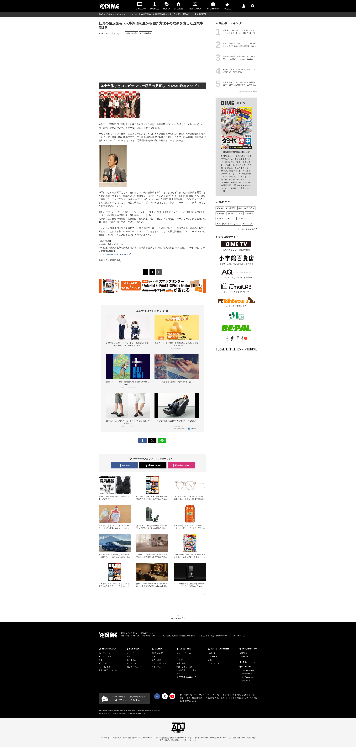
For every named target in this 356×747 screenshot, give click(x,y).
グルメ (179, 656)
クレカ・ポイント (159, 663)
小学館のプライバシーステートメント (218, 698)
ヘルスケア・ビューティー (187, 670)
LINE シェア (162, 440)
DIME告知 (243, 653)
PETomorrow (247, 677)
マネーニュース (158, 667)
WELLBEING (247, 674)
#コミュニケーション (226, 218)
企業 (129, 656)
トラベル (180, 660)
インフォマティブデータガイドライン (220, 695)
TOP (101, 14)
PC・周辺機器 (104, 667)
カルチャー (212, 656)
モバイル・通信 (105, 656)
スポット (212, 653)
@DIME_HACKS (154, 465)
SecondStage (248, 670)
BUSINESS (134, 648)
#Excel (220, 208)
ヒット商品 (131, 660)
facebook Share (142, 440)
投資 (153, 656)
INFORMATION (249, 648)
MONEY (159, 648)
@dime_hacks (183, 465)
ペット (179, 673)
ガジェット (103, 663)
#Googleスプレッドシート (228, 223)
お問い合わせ (242, 695)
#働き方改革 (131, 33)
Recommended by (181, 429)
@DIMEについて (186, 695)
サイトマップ (199, 695)
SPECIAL (246, 666)
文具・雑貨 (181, 663)
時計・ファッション (184, 667)
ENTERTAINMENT (220, 648)
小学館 (187, 698)
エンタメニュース (215, 663)
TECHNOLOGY (109, 648)
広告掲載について (241, 698)
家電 (100, 660)
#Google (220, 213)
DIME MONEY (158, 653)
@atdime (126, 465)
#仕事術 (249, 213)
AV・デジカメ (104, 653)
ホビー (211, 660)
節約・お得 (156, 660)
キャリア (130, 653)
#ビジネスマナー (235, 213)
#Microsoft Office (246, 208)
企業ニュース (249, 662)
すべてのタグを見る (246, 229)
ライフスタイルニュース (186, 677)
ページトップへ (178, 618)
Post (152, 440)
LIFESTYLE (185, 648)
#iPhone (242, 218)
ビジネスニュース (125, 14)
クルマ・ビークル (183, 653)
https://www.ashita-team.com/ (115, 254)
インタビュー (132, 663)
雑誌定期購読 (197, 698)
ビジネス (110, 14)
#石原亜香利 (145, 33)
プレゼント (244, 656)
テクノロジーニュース (108, 670)
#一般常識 (230, 208)
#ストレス (247, 223)
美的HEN (246, 680)
